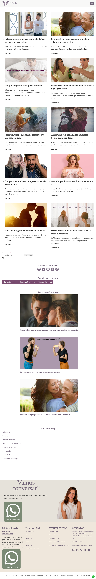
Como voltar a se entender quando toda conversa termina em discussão (49, 330)
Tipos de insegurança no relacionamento (25, 230)
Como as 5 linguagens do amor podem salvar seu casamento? (45, 415)
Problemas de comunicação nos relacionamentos (40, 372)
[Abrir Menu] (92, 3)
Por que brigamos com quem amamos (23, 85)
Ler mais (9, 53)
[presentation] (26, 24)
